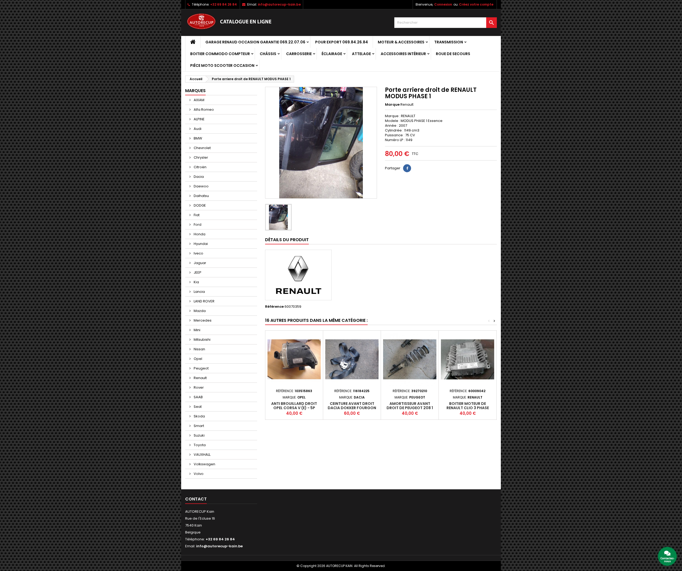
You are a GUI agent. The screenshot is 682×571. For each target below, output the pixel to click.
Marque (392, 104)
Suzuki (199, 435)
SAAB (198, 397)
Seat (197, 406)
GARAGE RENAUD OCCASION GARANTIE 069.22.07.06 (255, 42)
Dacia (198, 176)
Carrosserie (299, 53)
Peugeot (201, 368)
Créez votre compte (476, 4)
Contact (196, 499)
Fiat (196, 214)
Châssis (268, 53)
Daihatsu (201, 195)
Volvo (198, 473)
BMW (197, 138)
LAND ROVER (203, 301)
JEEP (197, 272)
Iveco (198, 253)
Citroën (199, 167)
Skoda (199, 416)
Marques (195, 91)
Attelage (361, 53)
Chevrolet (202, 147)
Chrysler (200, 157)
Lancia (199, 291)
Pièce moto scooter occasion (222, 65)
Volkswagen (204, 464)
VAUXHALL (201, 454)
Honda (199, 234)
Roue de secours (453, 53)
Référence (274, 306)
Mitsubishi (201, 339)
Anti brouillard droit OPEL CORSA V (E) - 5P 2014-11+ (294, 408)
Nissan (199, 349)
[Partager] (407, 168)
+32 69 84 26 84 (223, 4)
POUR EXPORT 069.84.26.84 (341, 42)
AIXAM (198, 99)
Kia (196, 282)
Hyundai (200, 243)
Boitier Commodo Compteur (220, 53)
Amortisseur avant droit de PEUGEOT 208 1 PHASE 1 (410, 408)
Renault (200, 377)
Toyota (199, 444)
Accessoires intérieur (403, 53)
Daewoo (201, 186)
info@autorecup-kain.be (279, 4)
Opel (197, 358)
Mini (196, 329)
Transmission (448, 42)
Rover (198, 387)
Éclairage (332, 53)
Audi (197, 128)
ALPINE (199, 119)
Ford (197, 224)
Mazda (199, 310)
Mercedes (202, 320)
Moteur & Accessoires (401, 42)
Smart (198, 425)
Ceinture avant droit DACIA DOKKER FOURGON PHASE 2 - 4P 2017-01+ (352, 408)
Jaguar (199, 262)
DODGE (199, 205)
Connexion (443, 4)
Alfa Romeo (203, 109)
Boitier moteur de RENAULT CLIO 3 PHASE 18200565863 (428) (467, 408)
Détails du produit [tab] (287, 240)
